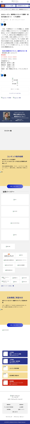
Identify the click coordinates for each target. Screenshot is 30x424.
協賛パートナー (21, 409)
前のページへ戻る (15, 89)
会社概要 (21, 407)
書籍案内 (8, 404)
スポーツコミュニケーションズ (18, 19)
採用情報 (8, 409)
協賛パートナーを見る (6, 286)
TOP (3, 5)
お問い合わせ (15, 411)
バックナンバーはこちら (15, 93)
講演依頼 (21, 404)
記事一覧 (7, 9)
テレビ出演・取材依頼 (8, 407)
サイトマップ (9, 416)
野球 (4, 21)
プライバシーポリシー (19, 416)
